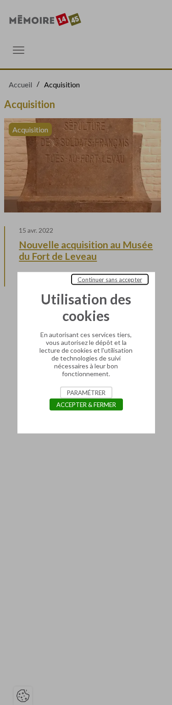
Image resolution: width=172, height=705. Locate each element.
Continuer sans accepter (110, 279)
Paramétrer (86, 392)
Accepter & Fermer (86, 404)
